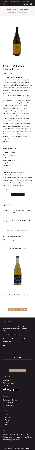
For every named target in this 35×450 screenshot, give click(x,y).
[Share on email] (29, 221)
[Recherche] (23, 4)
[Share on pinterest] (18, 221)
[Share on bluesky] (25, 221)
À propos (7, 420)
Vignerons (8, 417)
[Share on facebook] (12, 221)
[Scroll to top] (31, 446)
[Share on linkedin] (21, 221)
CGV (6, 425)
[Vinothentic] (9, 4)
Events (7, 422)
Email (4, 345)
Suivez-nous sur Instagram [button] (17, 370)
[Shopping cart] (26, 4)
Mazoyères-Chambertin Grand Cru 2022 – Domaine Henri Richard (20, 295)
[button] (31, 4)
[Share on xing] (27, 221)
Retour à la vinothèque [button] (17, 309)
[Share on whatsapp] (23, 221)
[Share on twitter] (14, 221)
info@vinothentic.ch (9, 405)
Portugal (17, 210)
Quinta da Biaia (25, 210)
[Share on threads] (16, 221)
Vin (13, 210)
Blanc (14, 212)
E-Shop (7, 415)
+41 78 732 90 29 (8, 402)
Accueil (9, 12)
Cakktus (27, 448)
